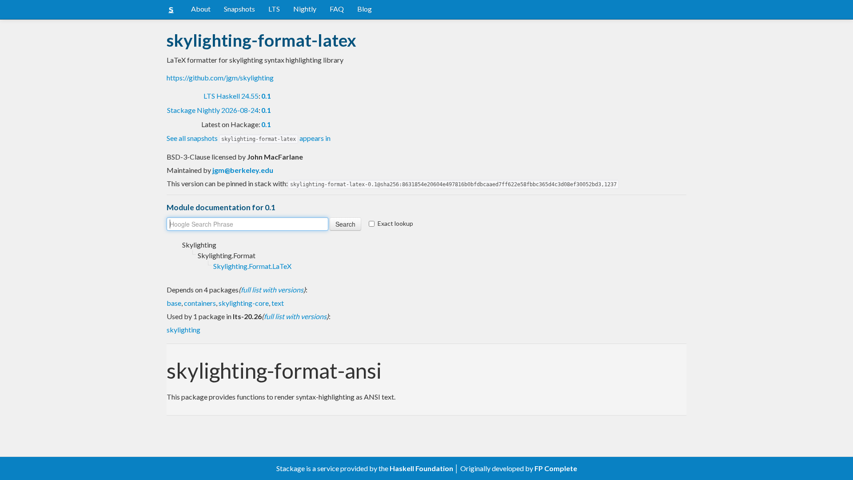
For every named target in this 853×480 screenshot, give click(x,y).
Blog (364, 8)
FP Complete (555, 468)
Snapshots (239, 8)
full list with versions (272, 289)
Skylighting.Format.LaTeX (252, 266)
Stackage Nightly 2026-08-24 (213, 110)
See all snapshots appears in (249, 138)
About (201, 8)
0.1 (266, 96)
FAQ (337, 8)
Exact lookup (395, 223)
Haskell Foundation (421, 468)
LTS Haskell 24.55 (231, 96)
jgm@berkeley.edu (242, 170)
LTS (274, 8)
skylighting (183, 329)
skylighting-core (244, 303)
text (277, 303)
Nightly (304, 8)
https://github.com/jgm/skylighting (220, 77)
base (174, 303)
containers (200, 303)
